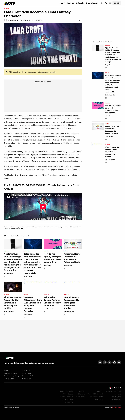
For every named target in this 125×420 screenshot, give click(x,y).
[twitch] (105, 362)
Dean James (68, 265)
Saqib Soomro (8, 273)
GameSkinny (80, 397)
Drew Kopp (47, 265)
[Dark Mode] (106, 3)
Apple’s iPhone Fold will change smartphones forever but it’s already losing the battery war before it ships (13, 262)
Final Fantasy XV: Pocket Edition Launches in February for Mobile (13, 302)
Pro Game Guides (66, 391)
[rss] (100, 362)
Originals (80, 3)
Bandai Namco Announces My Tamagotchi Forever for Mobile (71, 302)
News (62, 3)
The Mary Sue (116, 397)
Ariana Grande (63, 169)
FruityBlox (99, 399)
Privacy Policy (9, 379)
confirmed (67, 119)
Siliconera (81, 394)
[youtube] (119, 362)
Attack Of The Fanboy (113, 391)
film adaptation (21, 119)
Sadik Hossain (28, 276)
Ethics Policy (26, 373)
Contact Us (26, 370)
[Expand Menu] (110, 3)
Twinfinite (81, 391)
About (6, 370)
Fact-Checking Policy (11, 376)
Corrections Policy (10, 373)
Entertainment (92, 3)
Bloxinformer (116, 399)
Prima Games (68, 394)
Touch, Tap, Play (67, 399)
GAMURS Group (116, 407)
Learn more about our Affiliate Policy (14, 228)
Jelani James (28, 314)
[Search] (102, 3)
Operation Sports (96, 397)
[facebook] (114, 362)
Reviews (70, 3)
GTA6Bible (69, 402)
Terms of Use (26, 379)
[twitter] (109, 362)
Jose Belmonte (9, 311)
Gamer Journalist (66, 397)
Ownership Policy (28, 376)
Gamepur (99, 391)
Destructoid (117, 394)
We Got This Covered (95, 394)
